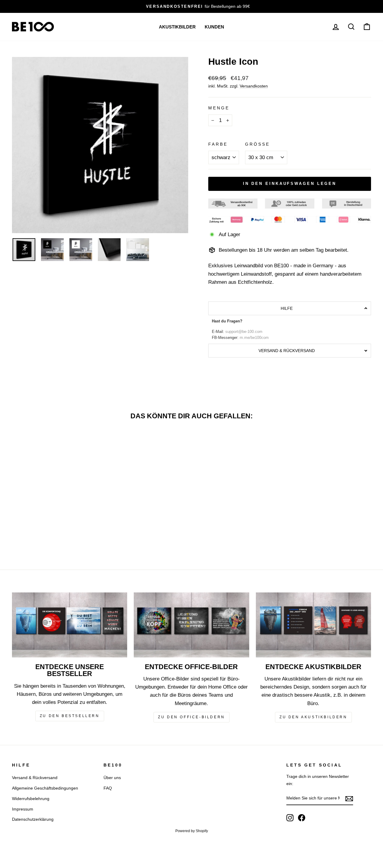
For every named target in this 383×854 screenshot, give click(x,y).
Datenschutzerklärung (33, 819)
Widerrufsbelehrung (30, 798)
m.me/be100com (254, 338)
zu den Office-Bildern (191, 717)
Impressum (22, 809)
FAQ (108, 788)
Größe (257, 144)
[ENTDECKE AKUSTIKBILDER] (313, 624)
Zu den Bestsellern (70, 716)
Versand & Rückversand (34, 777)
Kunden (214, 26)
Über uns (112, 777)
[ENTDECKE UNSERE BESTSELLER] (69, 624)
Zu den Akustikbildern (313, 717)
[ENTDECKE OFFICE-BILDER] (191, 624)
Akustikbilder (177, 26)
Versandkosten (254, 86)
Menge (219, 108)
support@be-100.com (243, 332)
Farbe (218, 144)
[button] (289, 308)
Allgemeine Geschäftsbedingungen (45, 788)
